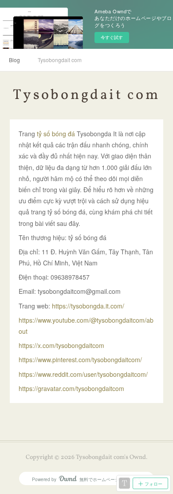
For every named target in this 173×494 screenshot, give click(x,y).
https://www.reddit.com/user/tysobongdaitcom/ (83, 374)
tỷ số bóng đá (57, 133)
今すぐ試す (112, 37)
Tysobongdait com (60, 59)
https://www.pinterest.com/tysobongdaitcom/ (80, 359)
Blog (14, 59)
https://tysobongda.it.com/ (88, 305)
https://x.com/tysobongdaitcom (61, 345)
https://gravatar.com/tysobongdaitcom (72, 388)
